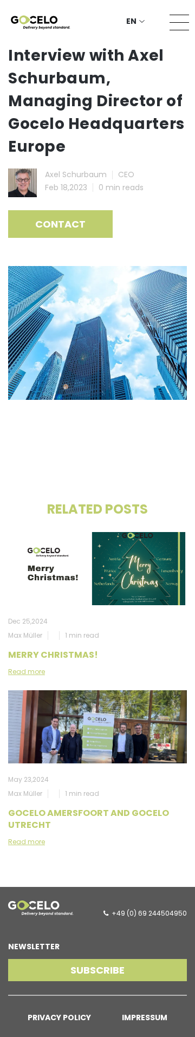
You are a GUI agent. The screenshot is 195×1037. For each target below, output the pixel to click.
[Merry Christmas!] (97, 568)
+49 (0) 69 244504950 (149, 913)
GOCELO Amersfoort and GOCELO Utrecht (88, 819)
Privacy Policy (59, 1017)
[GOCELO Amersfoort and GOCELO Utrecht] (97, 726)
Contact (60, 224)
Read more (26, 671)
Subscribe (97, 970)
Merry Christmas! (53, 655)
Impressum (144, 1017)
